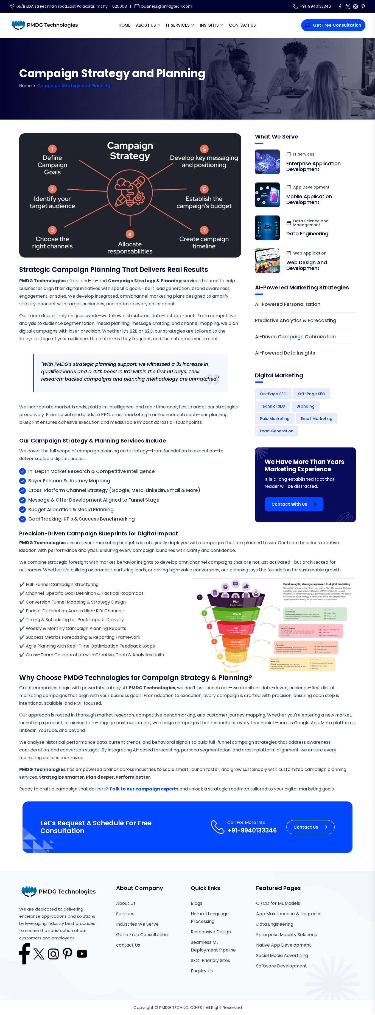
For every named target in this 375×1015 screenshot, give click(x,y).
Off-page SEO (311, 394)
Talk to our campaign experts (143, 789)
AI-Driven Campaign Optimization (295, 336)
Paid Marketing (275, 418)
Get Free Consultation (337, 25)
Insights (209, 25)
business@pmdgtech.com (166, 6)
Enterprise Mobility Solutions (286, 934)
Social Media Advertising (282, 955)
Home (124, 25)
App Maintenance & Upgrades (288, 914)
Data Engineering (307, 233)
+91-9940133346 (315, 6)
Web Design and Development (306, 265)
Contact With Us (289, 504)
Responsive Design (211, 932)
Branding (305, 406)
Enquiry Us (202, 971)
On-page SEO (273, 394)
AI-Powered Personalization (287, 304)
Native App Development (283, 945)
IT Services (178, 25)
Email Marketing (316, 418)
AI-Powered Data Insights (285, 353)
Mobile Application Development (309, 199)
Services (125, 914)
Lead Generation (276, 431)
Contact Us (242, 25)
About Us (146, 25)
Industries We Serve (137, 924)
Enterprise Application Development (313, 166)
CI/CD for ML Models (278, 903)
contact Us (128, 945)
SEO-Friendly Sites (210, 960)
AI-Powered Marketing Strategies (302, 287)
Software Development (281, 966)
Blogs (196, 903)
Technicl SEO (272, 406)
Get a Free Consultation (142, 934)
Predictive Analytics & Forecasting (295, 320)
